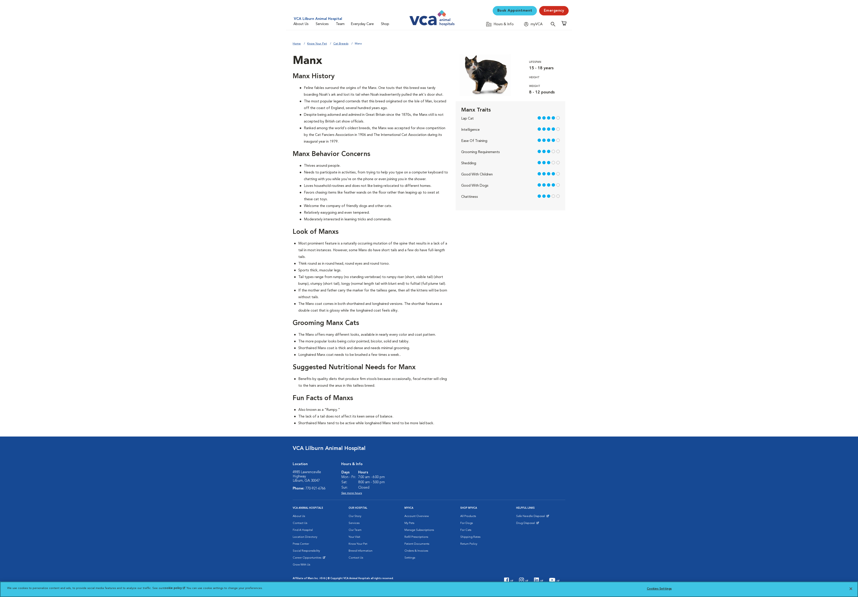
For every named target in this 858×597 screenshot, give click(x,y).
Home (297, 43)
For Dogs (466, 523)
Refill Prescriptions (416, 537)
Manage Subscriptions (419, 530)
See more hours (351, 493)
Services (322, 24)
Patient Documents (416, 543)
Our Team (355, 530)
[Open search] (554, 24)
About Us (301, 24)
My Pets (409, 523)
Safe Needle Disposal (531, 517)
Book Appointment (514, 11)
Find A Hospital (303, 530)
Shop (385, 24)
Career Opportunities (308, 558)
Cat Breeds (340, 43)
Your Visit (354, 537)
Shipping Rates (470, 537)
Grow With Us (301, 564)
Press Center (301, 543)
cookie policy (174, 588)
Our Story (355, 516)
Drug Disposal (527, 524)
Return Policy (468, 543)
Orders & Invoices (416, 550)
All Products (468, 516)
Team (340, 24)
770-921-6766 (315, 488)
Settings (409, 557)
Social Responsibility (306, 550)
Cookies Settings (659, 588)
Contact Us (300, 523)
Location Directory (305, 537)
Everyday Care (362, 24)
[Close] (851, 589)
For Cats (465, 530)
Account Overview (416, 516)
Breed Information (360, 550)
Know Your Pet (317, 43)
